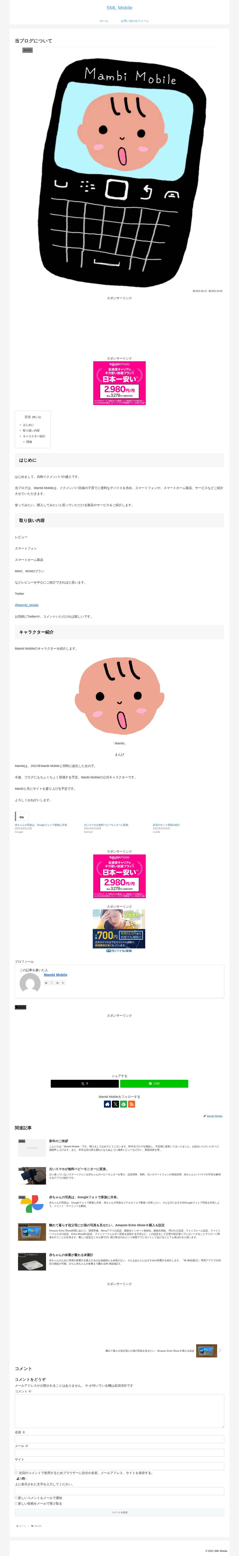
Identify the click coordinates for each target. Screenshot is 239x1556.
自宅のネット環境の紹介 (166, 824)
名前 (20, 1432)
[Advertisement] (119, 325)
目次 (28, 417)
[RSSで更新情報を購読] (63, 982)
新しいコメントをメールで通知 (40, 1498)
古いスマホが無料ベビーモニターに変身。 (107, 824)
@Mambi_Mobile (26, 605)
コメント (23, 1391)
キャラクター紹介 (34, 436)
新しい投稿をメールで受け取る (40, 1503)
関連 (29, 441)
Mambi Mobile (55, 975)
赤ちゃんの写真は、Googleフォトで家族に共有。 (42, 824)
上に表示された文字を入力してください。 (45, 1484)
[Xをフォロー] (52, 982)
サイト (19, 1459)
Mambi (22, 1007)
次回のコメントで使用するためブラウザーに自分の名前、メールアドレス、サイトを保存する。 (86, 1473)
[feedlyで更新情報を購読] (57, 982)
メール (21, 1446)
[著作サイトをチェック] (46, 982)
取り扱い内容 (31, 430)
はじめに (28, 424)
